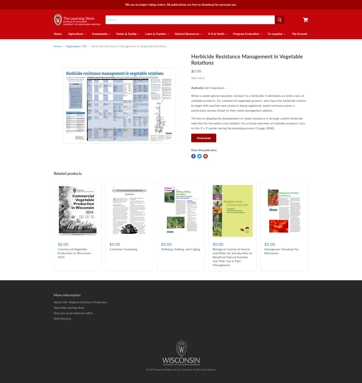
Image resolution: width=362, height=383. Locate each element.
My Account (299, 33)
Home (58, 33)
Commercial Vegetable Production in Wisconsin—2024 (75, 253)
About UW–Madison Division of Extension (80, 302)
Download (204, 138)
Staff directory (62, 318)
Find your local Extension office (73, 313)
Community (100, 33)
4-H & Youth (216, 33)
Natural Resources (187, 33)
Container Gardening (123, 249)
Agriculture (76, 33)
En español (275, 33)
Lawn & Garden (156, 33)
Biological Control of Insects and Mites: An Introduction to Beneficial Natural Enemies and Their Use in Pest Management (232, 257)
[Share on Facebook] (193, 156)
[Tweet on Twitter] (199, 156)
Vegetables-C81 (76, 46)
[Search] (280, 19)
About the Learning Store (69, 307)
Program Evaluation (246, 33)
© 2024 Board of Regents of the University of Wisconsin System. (181, 369)
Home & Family (126, 33)
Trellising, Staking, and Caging (180, 249)
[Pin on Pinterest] (205, 156)
